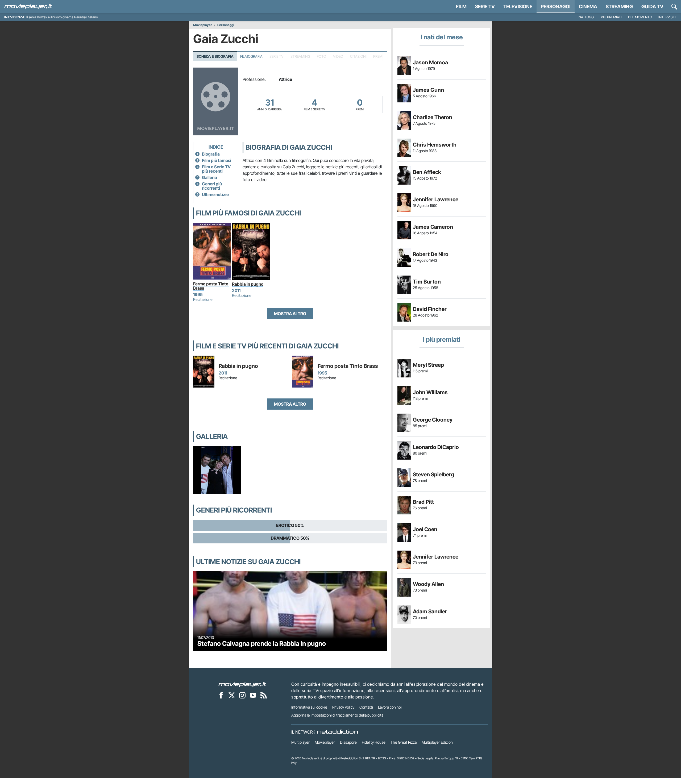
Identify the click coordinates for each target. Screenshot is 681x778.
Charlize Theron (432, 117)
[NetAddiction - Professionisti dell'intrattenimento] (337, 732)
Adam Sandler (430, 611)
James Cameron (433, 227)
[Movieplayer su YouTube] (253, 695)
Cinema (588, 6)
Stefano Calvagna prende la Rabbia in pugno (261, 643)
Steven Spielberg (433, 474)
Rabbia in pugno (247, 284)
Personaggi (225, 25)
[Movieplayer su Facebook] (221, 695)
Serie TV (485, 6)
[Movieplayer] (242, 684)
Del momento (640, 17)
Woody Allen (428, 584)
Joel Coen (425, 529)
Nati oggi (587, 17)
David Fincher (430, 309)
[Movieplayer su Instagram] (242, 695)
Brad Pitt (423, 502)
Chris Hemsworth (434, 145)
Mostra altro (290, 313)
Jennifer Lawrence (435, 199)
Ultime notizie (215, 194)
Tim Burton (427, 281)
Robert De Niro (431, 254)
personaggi (555, 6)
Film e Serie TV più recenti (216, 169)
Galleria (209, 177)
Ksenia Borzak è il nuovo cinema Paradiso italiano (62, 17)
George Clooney (432, 420)
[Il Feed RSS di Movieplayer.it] (263, 695)
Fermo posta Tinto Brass (211, 286)
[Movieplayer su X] (231, 695)
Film (461, 6)
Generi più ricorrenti (212, 186)
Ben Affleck (427, 172)
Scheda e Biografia (215, 56)
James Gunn (428, 90)
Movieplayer (202, 25)
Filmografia (251, 56)
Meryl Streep (428, 365)
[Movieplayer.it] (28, 6)
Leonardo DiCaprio (436, 447)
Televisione (517, 6)
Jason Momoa (430, 62)
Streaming (619, 6)
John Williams (430, 392)
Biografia (211, 154)
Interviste (667, 17)
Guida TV (652, 6)
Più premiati (611, 17)
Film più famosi (216, 160)
